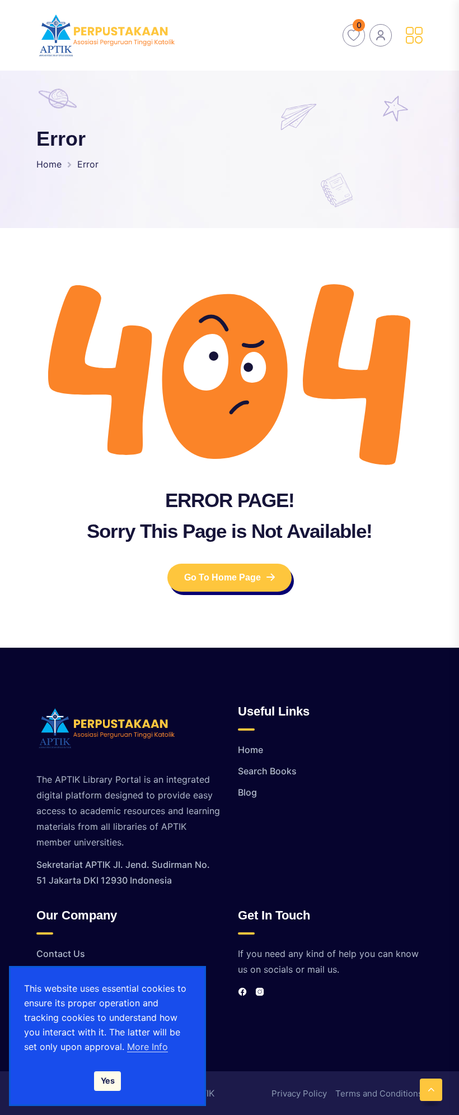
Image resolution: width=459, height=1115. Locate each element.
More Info (147, 1046)
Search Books (267, 771)
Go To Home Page (222, 577)
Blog (247, 792)
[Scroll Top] (431, 1090)
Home (49, 164)
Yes (108, 1080)
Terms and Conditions (379, 1093)
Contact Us (60, 953)
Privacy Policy (299, 1093)
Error (88, 164)
